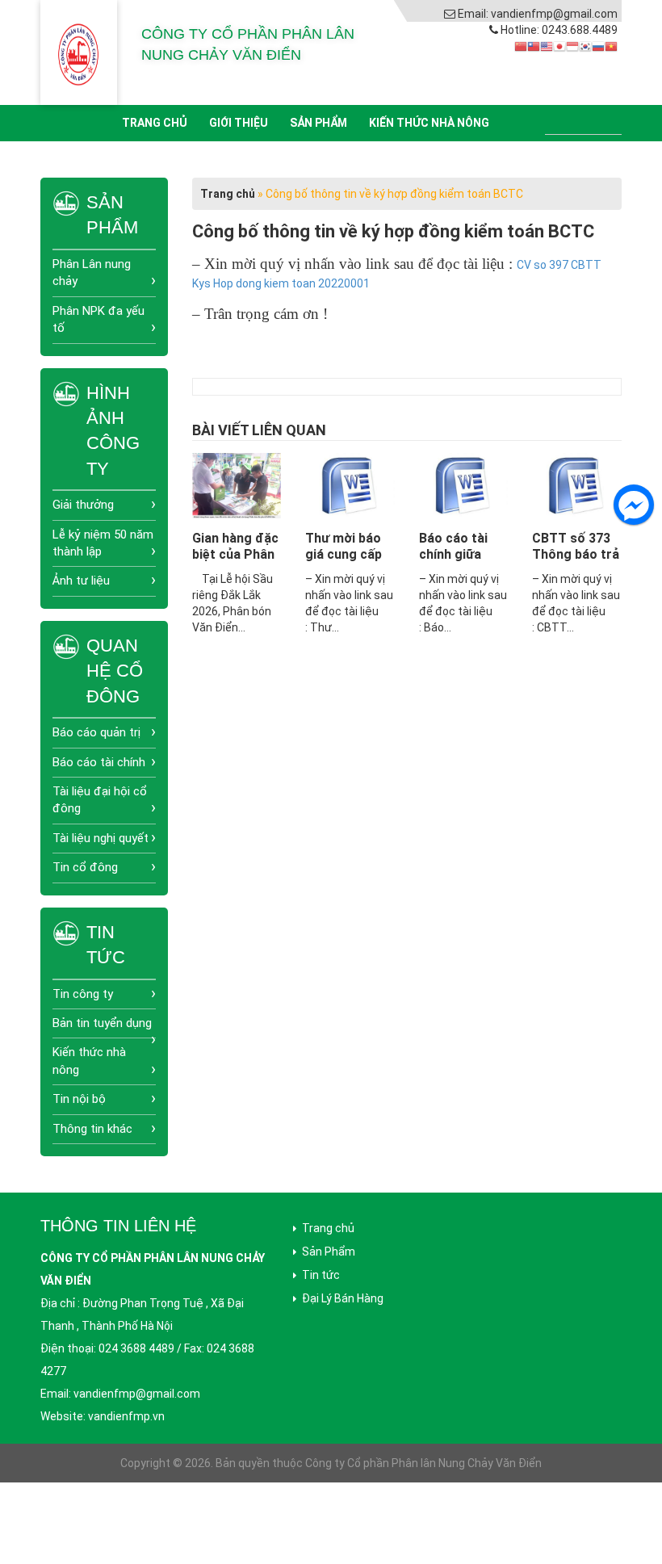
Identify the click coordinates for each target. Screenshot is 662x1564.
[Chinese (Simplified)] (520, 46)
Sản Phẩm (318, 122)
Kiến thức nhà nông (429, 122)
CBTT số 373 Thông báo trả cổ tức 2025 (575, 554)
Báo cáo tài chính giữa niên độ (453, 554)
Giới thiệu (238, 122)
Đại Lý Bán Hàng (342, 1298)
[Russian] (598, 46)
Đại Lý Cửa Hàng (387, 159)
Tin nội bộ (79, 1099)
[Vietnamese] (611, 46)
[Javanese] (572, 46)
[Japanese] (559, 46)
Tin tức (201, 159)
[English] (546, 46)
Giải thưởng (83, 504)
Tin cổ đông (85, 867)
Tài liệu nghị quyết (100, 838)
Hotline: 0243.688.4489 (559, 29)
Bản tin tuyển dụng (102, 1023)
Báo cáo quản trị (96, 732)
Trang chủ (154, 122)
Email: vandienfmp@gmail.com (538, 13)
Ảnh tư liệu (81, 580)
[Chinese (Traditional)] (533, 46)
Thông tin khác (92, 1129)
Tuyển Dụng (282, 159)
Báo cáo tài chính (98, 762)
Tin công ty (82, 994)
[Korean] (585, 46)
